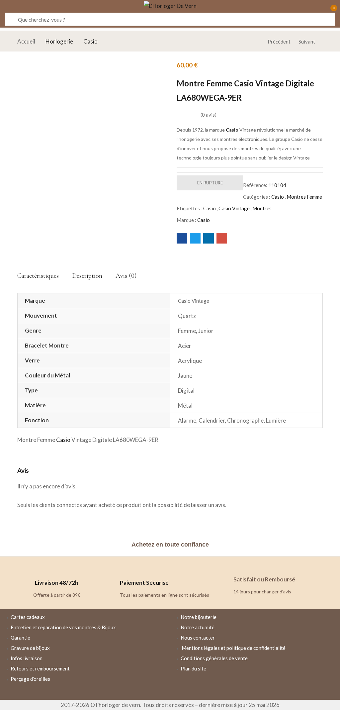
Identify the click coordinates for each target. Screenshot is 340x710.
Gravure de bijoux (30, 648)
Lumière (276, 420)
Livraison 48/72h (56, 582)
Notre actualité (197, 627)
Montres (262, 208)
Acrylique (190, 360)
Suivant (306, 42)
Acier (184, 345)
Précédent (279, 42)
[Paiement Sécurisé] (128, 566)
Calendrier (212, 420)
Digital (186, 390)
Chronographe (245, 420)
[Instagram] (255, 686)
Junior (205, 330)
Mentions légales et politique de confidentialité (234, 648)
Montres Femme (304, 197)
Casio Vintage (234, 208)
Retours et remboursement (40, 668)
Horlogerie (59, 41)
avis (208, 115)
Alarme (187, 420)
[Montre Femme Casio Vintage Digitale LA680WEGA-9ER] (182, 238)
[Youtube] (274, 686)
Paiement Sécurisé (144, 582)
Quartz (187, 315)
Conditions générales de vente (214, 658)
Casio (90, 41)
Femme (187, 330)
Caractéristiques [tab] (38, 276)
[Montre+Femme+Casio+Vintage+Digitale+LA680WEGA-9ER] (195, 238)
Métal (185, 405)
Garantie (20, 638)
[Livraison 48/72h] (56, 566)
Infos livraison (26, 658)
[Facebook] (235, 686)
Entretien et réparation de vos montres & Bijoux (63, 627)
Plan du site (193, 668)
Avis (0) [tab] (126, 276)
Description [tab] (87, 276)
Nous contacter (198, 638)
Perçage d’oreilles (30, 679)
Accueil (26, 41)
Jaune (185, 375)
